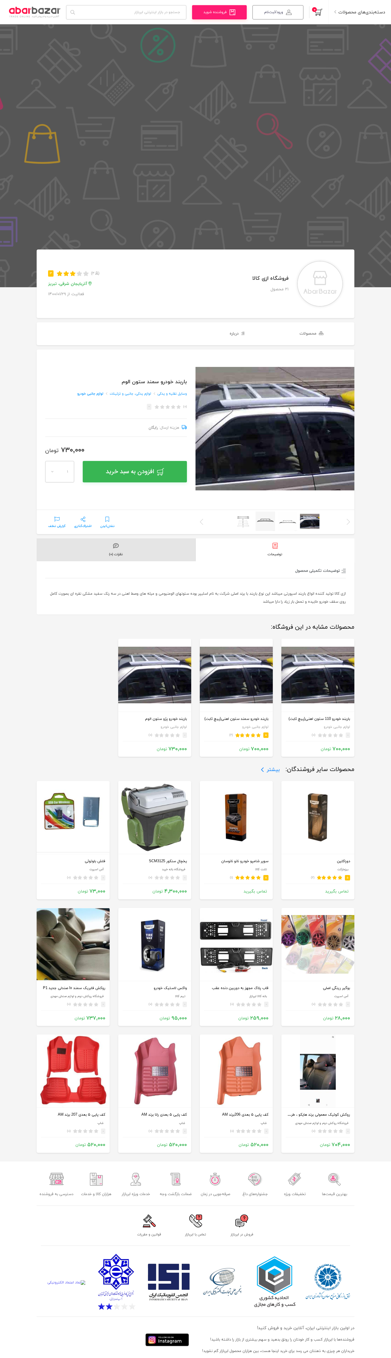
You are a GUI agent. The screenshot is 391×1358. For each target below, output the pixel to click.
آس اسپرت (96, 869)
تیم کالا (180, 996)
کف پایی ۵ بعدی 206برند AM (245, 1114)
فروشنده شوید (215, 12)
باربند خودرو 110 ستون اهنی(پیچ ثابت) (319, 719)
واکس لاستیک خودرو (170, 988)
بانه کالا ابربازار (258, 996)
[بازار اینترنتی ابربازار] (34, 12)
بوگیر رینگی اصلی (336, 988)
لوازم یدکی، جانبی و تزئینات (130, 394)
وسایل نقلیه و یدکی (172, 394)
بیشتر (273, 769)
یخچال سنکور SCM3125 (168, 861)
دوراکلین (343, 861)
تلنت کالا (261, 869)
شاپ (263, 1123)
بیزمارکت (342, 869)
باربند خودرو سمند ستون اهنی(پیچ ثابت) (236, 719)
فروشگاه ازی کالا (270, 278)
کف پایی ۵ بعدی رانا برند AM (164, 1114)
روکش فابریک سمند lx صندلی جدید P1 (74, 988)
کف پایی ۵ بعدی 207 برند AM (81, 1114)
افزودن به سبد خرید (130, 471)
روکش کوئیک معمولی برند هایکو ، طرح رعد (316, 1114)
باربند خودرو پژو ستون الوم (166, 719)
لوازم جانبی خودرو (90, 394)
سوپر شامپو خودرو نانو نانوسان (244, 861)
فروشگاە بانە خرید (173, 869)
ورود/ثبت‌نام (273, 12)
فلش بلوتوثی (95, 861)
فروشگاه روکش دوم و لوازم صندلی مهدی (77, 996)
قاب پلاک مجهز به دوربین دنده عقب (240, 988)
